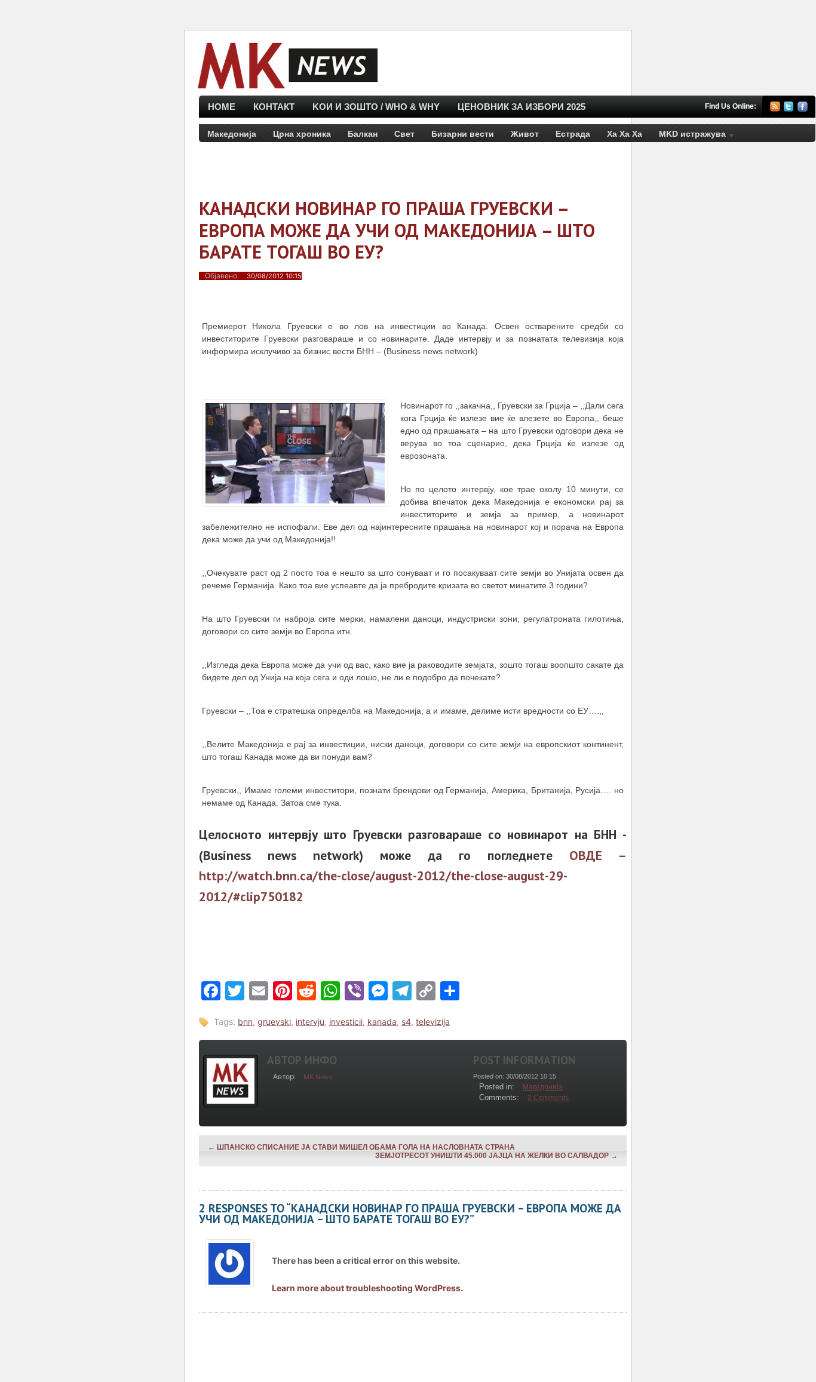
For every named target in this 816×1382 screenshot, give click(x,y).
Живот (525, 134)
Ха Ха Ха (624, 134)
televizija (433, 1021)
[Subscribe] (775, 108)
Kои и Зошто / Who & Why (376, 107)
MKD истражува (688, 136)
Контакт (274, 107)
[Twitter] (789, 108)
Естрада (573, 134)
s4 (406, 1021)
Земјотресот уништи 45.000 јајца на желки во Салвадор (496, 1155)
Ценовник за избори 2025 (521, 107)
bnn (245, 1021)
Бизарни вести (462, 134)
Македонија (231, 134)
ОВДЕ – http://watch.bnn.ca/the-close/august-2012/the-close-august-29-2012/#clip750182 (413, 876)
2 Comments (548, 1098)
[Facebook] (802, 108)
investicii (346, 1021)
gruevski (274, 1021)
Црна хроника (302, 134)
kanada (382, 1021)
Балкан (363, 134)
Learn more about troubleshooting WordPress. (367, 1288)
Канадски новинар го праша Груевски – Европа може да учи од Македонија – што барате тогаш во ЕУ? (397, 229)
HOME (221, 107)
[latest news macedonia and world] (286, 89)
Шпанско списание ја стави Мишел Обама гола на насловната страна (361, 1147)
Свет (404, 134)
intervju (310, 1021)
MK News (318, 1077)
